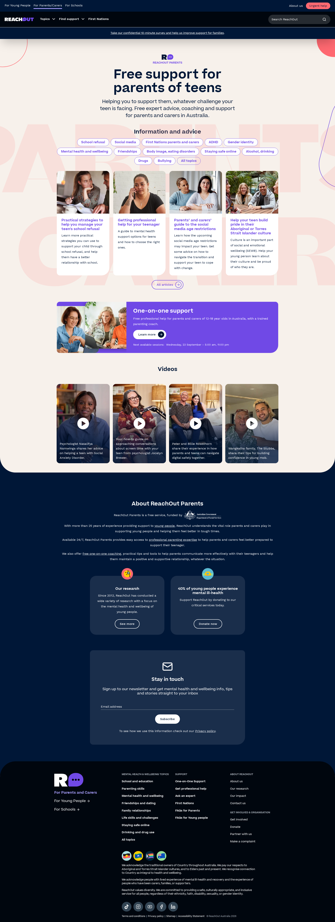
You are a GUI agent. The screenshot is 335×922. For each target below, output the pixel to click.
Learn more (147, 334)
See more (127, 624)
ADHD (213, 142)
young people (165, 526)
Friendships (127, 151)
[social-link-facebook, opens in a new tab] (161, 907)
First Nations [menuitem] (98, 19)
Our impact (238, 796)
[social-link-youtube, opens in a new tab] (150, 907)
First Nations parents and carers (172, 142)
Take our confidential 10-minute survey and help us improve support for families (167, 33)
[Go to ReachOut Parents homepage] (19, 19)
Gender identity (241, 142)
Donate (235, 827)
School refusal (93, 142)
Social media (125, 142)
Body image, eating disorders (171, 151)
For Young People (17, 5)
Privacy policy (205, 731)
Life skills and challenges (140, 818)
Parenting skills (133, 789)
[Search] (324, 19)
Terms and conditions (133, 916)
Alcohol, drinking (260, 151)
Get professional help (190, 789)
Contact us (238, 803)
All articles (165, 284)
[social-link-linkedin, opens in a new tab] (173, 907)
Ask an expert (185, 796)
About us (296, 6)
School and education (137, 781)
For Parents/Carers (48, 5)
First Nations (184, 803)
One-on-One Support (190, 781)
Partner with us (241, 834)
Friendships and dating (139, 803)
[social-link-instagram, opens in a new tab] (138, 907)
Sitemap (170, 916)
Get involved (239, 820)
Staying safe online (220, 151)
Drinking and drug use (138, 832)
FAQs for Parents (187, 811)
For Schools (74, 5)
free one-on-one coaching (102, 553)
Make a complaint (242, 842)
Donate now (208, 624)
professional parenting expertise (173, 540)
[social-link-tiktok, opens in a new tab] (126, 907)
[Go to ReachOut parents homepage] (68, 780)
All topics (189, 161)
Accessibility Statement (191, 916)
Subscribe (167, 719)
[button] (83, 423)
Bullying (164, 161)
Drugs (143, 161)
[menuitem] (46, 19)
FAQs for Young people (191, 818)
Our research (239, 789)
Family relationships (136, 811)
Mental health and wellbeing (84, 151)
